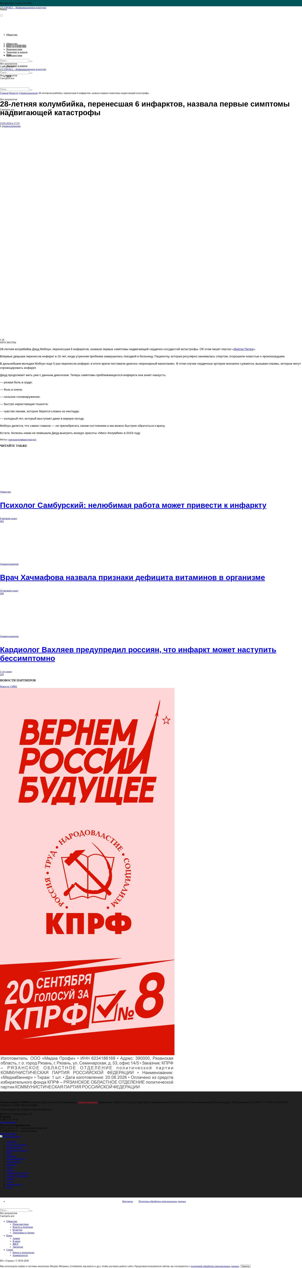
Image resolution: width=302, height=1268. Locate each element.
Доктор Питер (243, 349)
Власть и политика (16, 46)
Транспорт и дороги (16, 66)
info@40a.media (8, 1122)
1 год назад (6, 671)
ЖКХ (8, 55)
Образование (13, 1161)
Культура (11, 1164)
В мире (10, 1170)
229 (2, 674)
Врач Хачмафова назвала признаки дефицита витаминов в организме (132, 577)
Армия (10, 1178)
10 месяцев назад (9, 590)
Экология (11, 1156)
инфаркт (23, 439)
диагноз (32, 439)
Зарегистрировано (88, 1102)
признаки (13, 439)
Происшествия (14, 55)
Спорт (9, 1167)
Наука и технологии (17, 1176)
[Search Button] (31, 61)
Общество (11, 34)
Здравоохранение (11, 126)
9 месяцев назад (8, 518)
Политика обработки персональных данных (162, 1201)
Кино (9, 1187)
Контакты (127, 1201)
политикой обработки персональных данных (215, 1266)
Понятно (245, 1266)
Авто (9, 1181)
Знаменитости (14, 1184)
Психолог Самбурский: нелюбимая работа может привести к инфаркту (133, 505)
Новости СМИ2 (8, 686)
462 (2, 521)
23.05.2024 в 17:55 (10, 123)
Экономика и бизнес (17, 1173)
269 (2, 593)
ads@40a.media (8, 1133)
